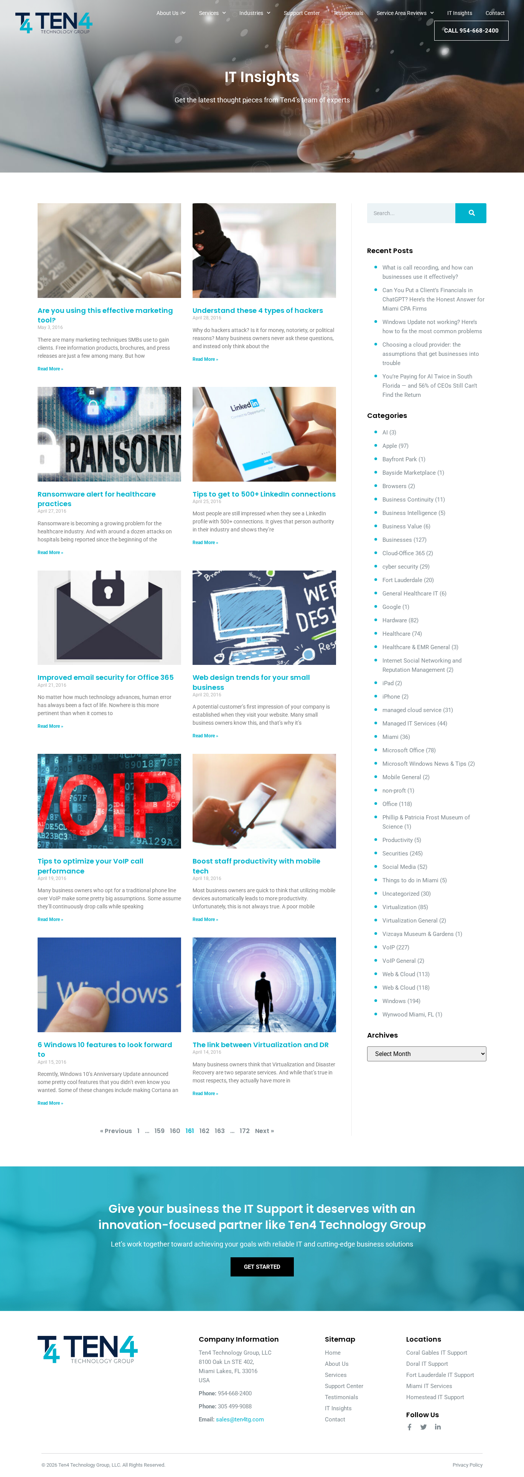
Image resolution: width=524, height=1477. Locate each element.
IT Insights (459, 13)
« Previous (116, 1131)
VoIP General (399, 960)
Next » (264, 1131)
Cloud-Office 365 (403, 553)
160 (175, 1131)
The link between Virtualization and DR (261, 1044)
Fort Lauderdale (402, 580)
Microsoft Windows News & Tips (424, 763)
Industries (251, 13)
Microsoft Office (403, 750)
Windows (394, 1001)
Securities (395, 853)
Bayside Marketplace (409, 472)
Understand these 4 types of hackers (258, 310)
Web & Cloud (398, 974)
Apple (389, 445)
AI (385, 432)
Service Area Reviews (402, 13)
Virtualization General (410, 920)
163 (220, 1131)
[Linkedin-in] (438, 1427)
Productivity (397, 840)
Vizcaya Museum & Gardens (418, 934)
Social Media (399, 867)
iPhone (391, 696)
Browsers (394, 486)
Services (209, 13)
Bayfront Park (399, 459)
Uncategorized (400, 893)
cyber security (400, 566)
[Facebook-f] (409, 1427)
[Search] (470, 213)
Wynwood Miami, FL (408, 1014)
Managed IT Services (409, 723)
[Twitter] (423, 1427)
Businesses (397, 539)
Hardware (394, 620)
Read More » (50, 369)
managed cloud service (412, 710)
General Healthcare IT (410, 593)
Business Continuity (407, 499)
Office (389, 804)
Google (391, 607)
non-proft (394, 790)
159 (160, 1131)
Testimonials (348, 13)
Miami (390, 737)
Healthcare (396, 633)
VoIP (388, 947)
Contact (495, 13)
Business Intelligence (409, 513)
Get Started (262, 1266)
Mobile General (401, 777)
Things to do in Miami (410, 880)
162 (204, 1131)
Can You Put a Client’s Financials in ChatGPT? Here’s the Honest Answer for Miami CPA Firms (433, 299)
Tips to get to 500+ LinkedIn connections (264, 494)
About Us (167, 13)
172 (245, 1131)
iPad (388, 683)
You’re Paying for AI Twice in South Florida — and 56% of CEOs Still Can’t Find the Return (429, 385)
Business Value (402, 526)
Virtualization (399, 907)
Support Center (302, 13)
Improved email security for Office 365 (106, 677)
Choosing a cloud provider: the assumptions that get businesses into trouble (430, 354)
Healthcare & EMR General (416, 647)
